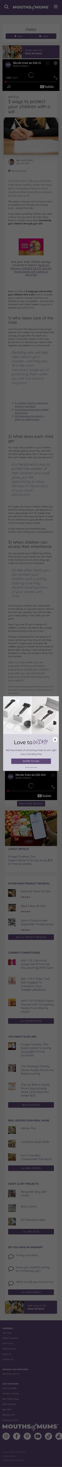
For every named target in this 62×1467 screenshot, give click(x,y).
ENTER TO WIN (31, 761)
